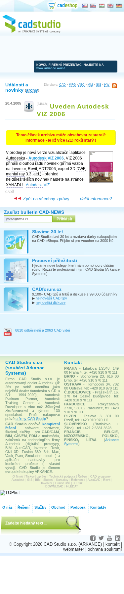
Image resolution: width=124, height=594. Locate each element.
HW (106, 84)
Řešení (83, 476)
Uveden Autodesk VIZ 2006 (73, 110)
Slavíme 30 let (47, 231)
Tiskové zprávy (36, 476)
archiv (32, 90)
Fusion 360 (62, 483)
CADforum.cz (47, 289)
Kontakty (62, 479)
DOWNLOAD (54, 486)
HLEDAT (72, 486)
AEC (81, 84)
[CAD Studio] (31, 31)
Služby (40, 507)
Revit (106, 479)
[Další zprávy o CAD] (29, 110)
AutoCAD (94, 479)
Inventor (46, 483)
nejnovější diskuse (50, 302)
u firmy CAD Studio (31, 419)
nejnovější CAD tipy (51, 298)
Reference (78, 479)
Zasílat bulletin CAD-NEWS (34, 212)
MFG (72, 84)
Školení (48, 479)
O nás (7, 507)
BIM (38, 479)
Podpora (77, 507)
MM (90, 84)
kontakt (112, 544)
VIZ (38, 185)
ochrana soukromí (105, 549)
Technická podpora (62, 476)
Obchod (58, 507)
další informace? (96, 198)
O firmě (18, 476)
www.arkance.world (50, 68)
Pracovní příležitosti (54, 260)
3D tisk (78, 483)
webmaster (73, 549)
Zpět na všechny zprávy (45, 198)
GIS (98, 84)
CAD (62, 84)
